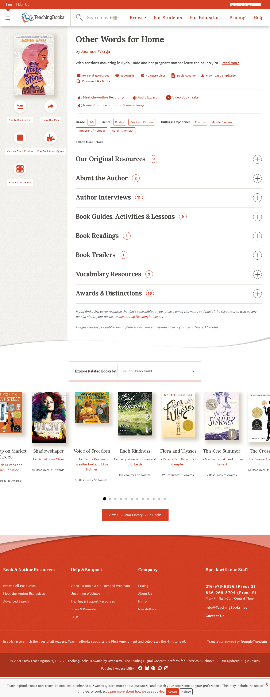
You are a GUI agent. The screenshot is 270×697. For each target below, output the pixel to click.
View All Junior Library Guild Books (135, 515)
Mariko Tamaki (216, 459)
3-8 (91, 122)
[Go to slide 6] (132, 499)
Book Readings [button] (102, 236)
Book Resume (186, 76)
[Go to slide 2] (110, 499)
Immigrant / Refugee (91, 130)
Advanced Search (16, 601)
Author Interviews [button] (108, 197)
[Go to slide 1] (104, 499)
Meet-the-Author (103, 97)
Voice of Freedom (92, 451)
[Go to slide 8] (143, 499)
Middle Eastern (222, 122)
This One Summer (221, 451)
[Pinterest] (153, 668)
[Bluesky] (147, 668)
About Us (145, 593)
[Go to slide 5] (126, 499)
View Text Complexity (220, 76)
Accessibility (124, 668)
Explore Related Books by (95, 371)
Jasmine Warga (95, 51)
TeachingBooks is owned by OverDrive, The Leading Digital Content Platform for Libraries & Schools (140, 661)
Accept (172, 691)
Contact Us (215, 615)
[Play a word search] (20, 169)
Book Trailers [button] (100, 255)
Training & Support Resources (93, 601)
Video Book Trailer (186, 97)
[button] (7, 17)
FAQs (74, 617)
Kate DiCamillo (174, 459)
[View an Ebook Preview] (20, 137)
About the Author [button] (106, 178)
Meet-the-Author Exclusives (24, 593)
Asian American (123, 130)
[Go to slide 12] (165, 499)
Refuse (186, 691)
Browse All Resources (19, 586)
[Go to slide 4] (121, 499)
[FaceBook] (140, 668)
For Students (168, 17)
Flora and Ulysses (178, 451)
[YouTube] (160, 668)
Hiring (142, 601)
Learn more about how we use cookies (136, 691)
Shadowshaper (48, 451)
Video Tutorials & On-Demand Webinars (100, 586)
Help (258, 17)
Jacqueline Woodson (134, 459)
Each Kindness (135, 451)
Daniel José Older (51, 459)
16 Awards (127, 76)
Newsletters (147, 609)
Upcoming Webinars (86, 593)
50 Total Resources (95, 76)
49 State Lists (155, 76)
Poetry (119, 122)
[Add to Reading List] (20, 106)
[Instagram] (166, 668)
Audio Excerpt (148, 97)
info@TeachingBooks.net (226, 607)
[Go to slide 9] (148, 499)
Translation (216, 641)
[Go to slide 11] (159, 499)
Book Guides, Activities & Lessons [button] (130, 216)
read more (230, 62)
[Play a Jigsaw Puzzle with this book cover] (50, 137)
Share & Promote (83, 609)
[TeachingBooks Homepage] (40, 17)
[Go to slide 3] (115, 499)
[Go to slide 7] (137, 499)
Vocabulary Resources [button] (113, 274)
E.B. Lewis (135, 464)
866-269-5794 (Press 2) (231, 593)
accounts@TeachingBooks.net (140, 316)
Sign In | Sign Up (17, 4)
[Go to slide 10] (154, 499)
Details (89, 142)
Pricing (237, 17)
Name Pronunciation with (113, 105)
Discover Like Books (96, 81)
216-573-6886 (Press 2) (230, 586)
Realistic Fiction (141, 122)
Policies (106, 668)
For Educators (205, 17)
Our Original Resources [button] (115, 159)
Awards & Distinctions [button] (114, 293)
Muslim (200, 122)
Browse (138, 17)
